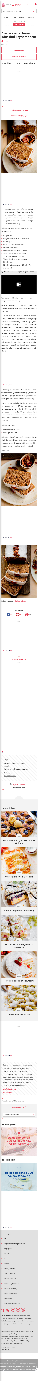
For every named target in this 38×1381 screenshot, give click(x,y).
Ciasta (7, 17)
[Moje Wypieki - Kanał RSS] (23, 1310)
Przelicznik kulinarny (10, 1289)
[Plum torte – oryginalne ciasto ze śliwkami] (19, 824)
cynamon (7, 763)
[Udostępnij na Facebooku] (8, 614)
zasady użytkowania (15, 1343)
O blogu (6, 1234)
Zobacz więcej (19, 25)
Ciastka (31, 17)
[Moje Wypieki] (11, 4)
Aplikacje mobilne (9, 1273)
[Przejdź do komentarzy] (27, 614)
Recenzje (7, 1259)
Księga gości (8, 1298)
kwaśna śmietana (18, 763)
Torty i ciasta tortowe (13, 25)
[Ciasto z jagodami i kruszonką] (19, 894)
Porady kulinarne (9, 1269)
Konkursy (7, 1264)
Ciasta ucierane (29, 63)
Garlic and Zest (20, 601)
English (6, 41)
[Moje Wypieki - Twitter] (13, 1310)
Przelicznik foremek (10, 1293)
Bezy (14, 17)
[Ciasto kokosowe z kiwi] (19, 998)
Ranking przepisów (10, 1278)
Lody (23, 21)
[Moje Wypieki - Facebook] (3, 1310)
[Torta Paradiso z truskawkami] (19, 964)
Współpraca (8, 1248)
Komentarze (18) (17, 116)
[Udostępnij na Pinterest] (17, 614)
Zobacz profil (19, 1150)
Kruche (21, 17)
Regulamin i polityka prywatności (14, 1244)
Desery (15, 21)
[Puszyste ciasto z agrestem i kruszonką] (19, 928)
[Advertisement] (19, 85)
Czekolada (29, 25)
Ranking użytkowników (11, 1284)
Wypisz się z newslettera (12, 1303)
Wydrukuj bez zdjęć (19, 787)
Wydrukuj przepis (18, 785)
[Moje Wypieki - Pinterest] (18, 1310)
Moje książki (8, 1239)
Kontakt (6, 1253)
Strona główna (6, 63)
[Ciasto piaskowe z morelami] (19, 860)
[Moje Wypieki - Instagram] (8, 1310)
